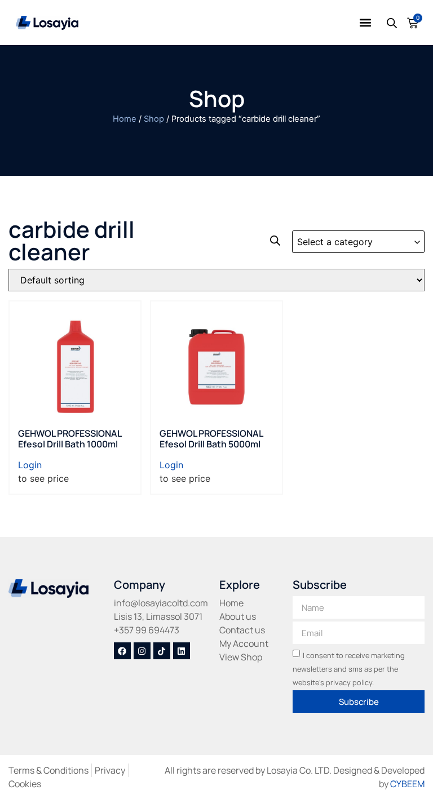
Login (30, 464)
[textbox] (358, 242)
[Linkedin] (181, 650)
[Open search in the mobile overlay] (391, 23)
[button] (365, 23)
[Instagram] (142, 650)
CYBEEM (407, 784)
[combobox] (358, 241)
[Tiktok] (161, 650)
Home (124, 119)
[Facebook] (122, 650)
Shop (154, 119)
